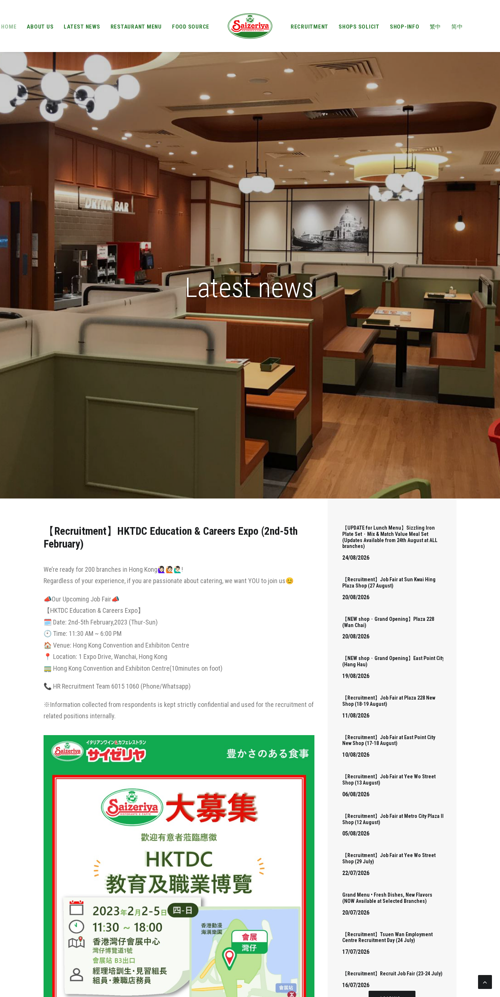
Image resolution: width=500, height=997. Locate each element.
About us (40, 26)
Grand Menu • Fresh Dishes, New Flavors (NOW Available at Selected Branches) (387, 898)
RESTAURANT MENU (136, 26)
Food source (190, 26)
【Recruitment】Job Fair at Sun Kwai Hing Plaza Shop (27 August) (389, 583)
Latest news (82, 26)
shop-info (404, 26)
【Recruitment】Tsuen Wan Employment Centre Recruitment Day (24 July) (387, 937)
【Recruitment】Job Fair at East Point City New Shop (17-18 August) (388, 740)
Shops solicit (359, 26)
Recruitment (309, 26)
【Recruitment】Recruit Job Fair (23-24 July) (392, 973)
